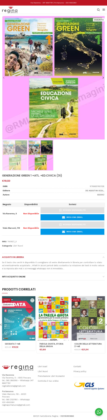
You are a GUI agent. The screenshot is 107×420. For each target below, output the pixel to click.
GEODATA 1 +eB (12, 343)
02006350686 (67, 416)
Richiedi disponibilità (74, 210)
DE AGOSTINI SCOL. (94, 190)
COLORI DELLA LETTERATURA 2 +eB (88, 345)
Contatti (77, 366)
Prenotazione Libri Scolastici (51, 376)
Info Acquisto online (13, 276)
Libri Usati (42, 366)
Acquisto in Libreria (13, 257)
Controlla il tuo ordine (48, 381)
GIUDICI (100, 195)
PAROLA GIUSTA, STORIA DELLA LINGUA (51, 345)
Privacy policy (79, 371)
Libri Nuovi (18, 246)
